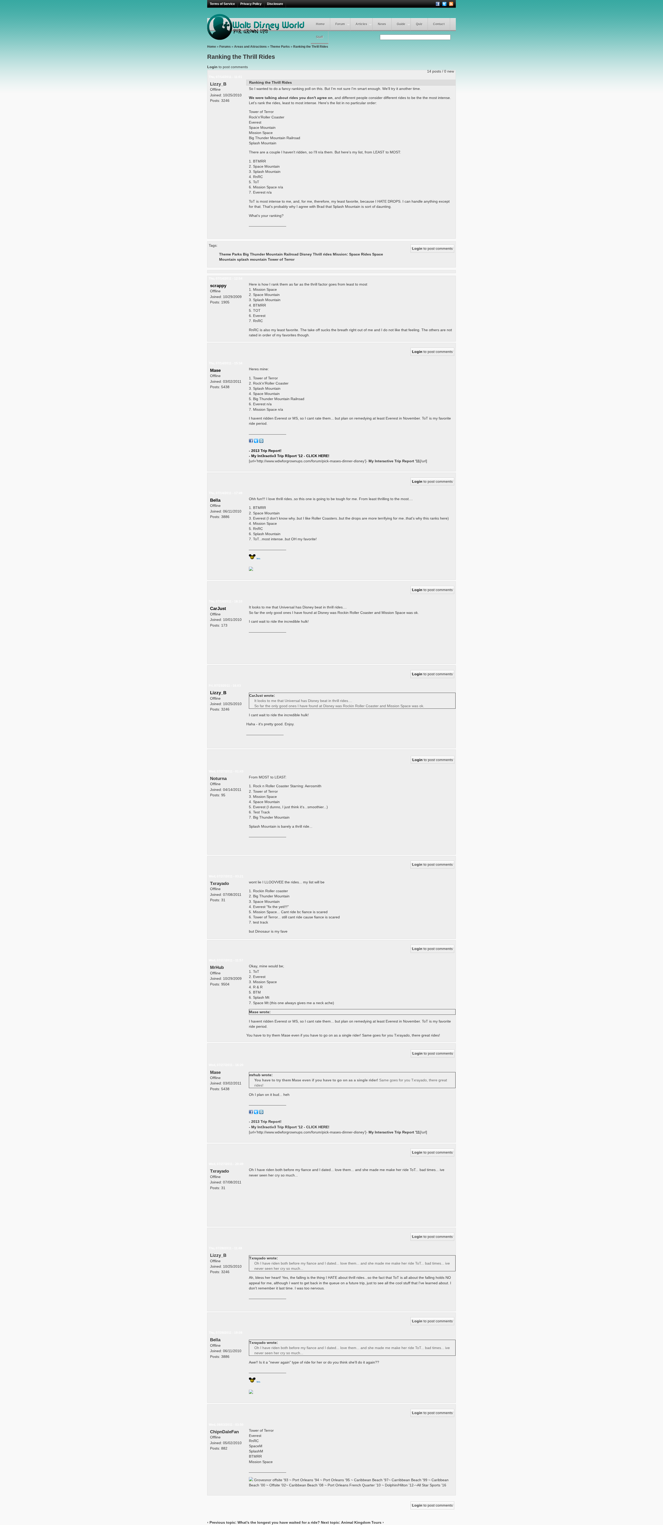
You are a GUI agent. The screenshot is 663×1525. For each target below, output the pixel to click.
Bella (215, 500)
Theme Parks (280, 46)
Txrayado (219, 883)
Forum (340, 24)
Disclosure (275, 3)
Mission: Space (346, 254)
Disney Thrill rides (316, 254)
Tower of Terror (281, 259)
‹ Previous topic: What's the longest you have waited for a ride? (263, 1522)
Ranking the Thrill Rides (310, 46)
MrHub (217, 967)
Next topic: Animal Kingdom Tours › (352, 1522)
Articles (361, 24)
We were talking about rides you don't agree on (291, 98)
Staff (319, 37)
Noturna (218, 778)
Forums (225, 46)
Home (320, 24)
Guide (401, 24)
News (382, 24)
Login (212, 67)
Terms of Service (222, 3)
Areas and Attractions (250, 46)
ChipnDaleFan (224, 1431)
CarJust (218, 608)
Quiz (419, 24)
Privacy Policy (251, 3)
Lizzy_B (218, 84)
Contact (439, 24)
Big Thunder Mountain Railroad (271, 254)
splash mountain (252, 259)
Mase (215, 370)
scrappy (218, 285)
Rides (366, 254)
